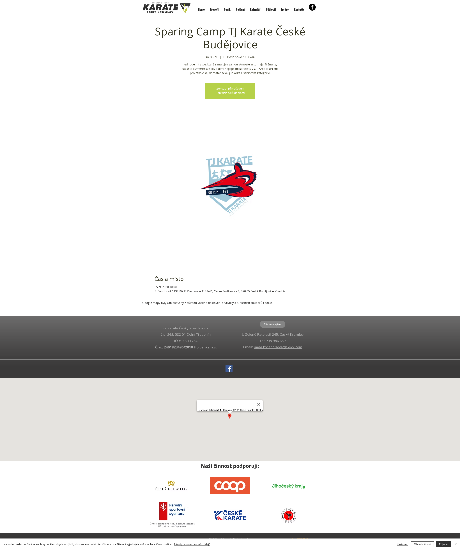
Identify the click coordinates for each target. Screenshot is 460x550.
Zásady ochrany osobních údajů (192, 544)
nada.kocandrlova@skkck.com (278, 347)
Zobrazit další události (230, 93)
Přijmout (443, 544)
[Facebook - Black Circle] (312, 7)
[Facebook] (229, 368)
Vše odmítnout (422, 544)
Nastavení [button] (402, 544)
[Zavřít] (456, 544)
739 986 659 (276, 340)
